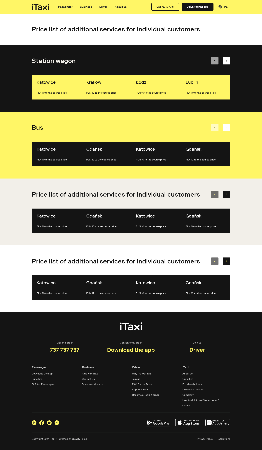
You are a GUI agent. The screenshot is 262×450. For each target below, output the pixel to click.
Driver (103, 6)
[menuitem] (225, 7)
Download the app (197, 6)
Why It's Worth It (141, 373)
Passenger (65, 6)
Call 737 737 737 (165, 6)
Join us (136, 379)
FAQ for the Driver (142, 384)
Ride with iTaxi (90, 373)
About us (188, 373)
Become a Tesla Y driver (145, 394)
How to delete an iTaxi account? (201, 400)
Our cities (37, 379)
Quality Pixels (79, 438)
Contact (187, 405)
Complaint (188, 394)
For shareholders (192, 384)
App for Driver (140, 389)
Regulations (223, 438)
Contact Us (88, 379)
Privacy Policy (205, 438)
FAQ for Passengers (43, 384)
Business (86, 6)
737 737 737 (64, 350)
